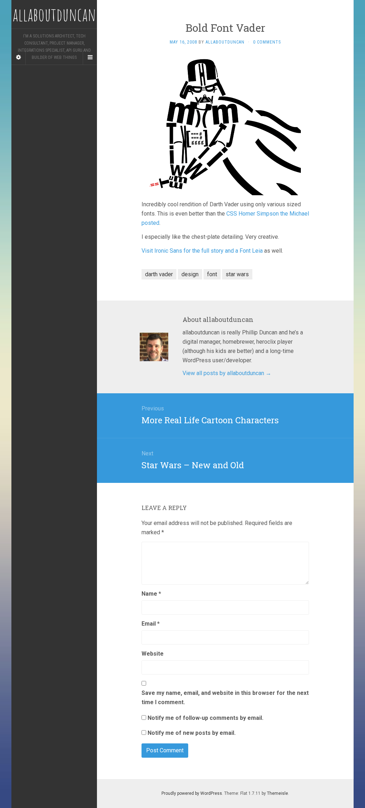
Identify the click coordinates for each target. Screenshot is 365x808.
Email (151, 623)
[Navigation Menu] (90, 57)
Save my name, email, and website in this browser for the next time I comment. (225, 698)
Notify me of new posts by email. (192, 732)
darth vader (159, 274)
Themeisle (277, 793)
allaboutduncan (225, 42)
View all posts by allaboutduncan (226, 373)
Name (151, 593)
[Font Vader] (225, 125)
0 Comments (267, 42)
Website (153, 653)
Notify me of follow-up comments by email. (205, 717)
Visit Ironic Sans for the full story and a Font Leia (202, 250)
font (212, 274)
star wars (237, 274)
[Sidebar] (18, 57)
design (190, 274)
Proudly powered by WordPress (191, 793)
